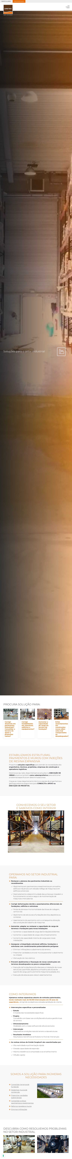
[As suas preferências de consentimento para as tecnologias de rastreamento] (3, 1156)
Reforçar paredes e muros (21, 1106)
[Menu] (67, 7)
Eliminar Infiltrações (19, 1109)
